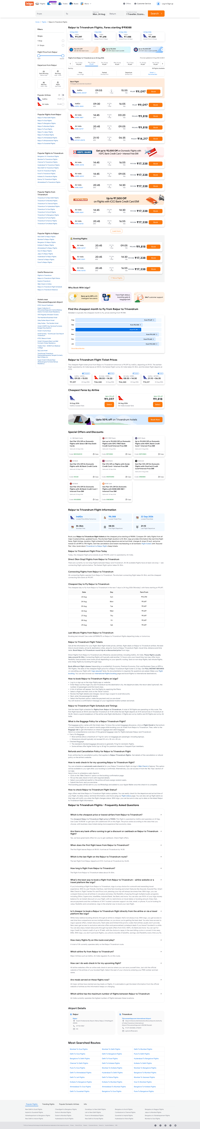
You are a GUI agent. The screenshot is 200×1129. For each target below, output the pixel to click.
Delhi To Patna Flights (110, 1077)
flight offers (123, 838)
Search (155, 13)
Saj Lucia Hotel (42, 350)
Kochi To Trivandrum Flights (47, 171)
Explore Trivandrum (44, 281)
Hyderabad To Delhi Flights (112, 1072)
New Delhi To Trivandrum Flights (48, 168)
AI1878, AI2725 (79, 165)
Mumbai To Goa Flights (79, 1049)
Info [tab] (85, 1104)
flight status (126, 796)
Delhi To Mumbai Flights (143, 1049)
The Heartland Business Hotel (47, 317)
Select (109, 404)
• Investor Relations (109, 1125)
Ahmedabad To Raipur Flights (47, 248)
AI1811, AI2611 (79, 187)
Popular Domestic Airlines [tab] (69, 1104)
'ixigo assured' (96, 671)
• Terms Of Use (78, 1125)
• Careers (85, 1125)
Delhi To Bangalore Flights (112, 1054)
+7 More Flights (116, 278)
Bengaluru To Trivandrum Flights (48, 156)
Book (153, 91)
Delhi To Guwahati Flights (79, 1091)
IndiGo (79, 516)
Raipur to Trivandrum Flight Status (49, 278)
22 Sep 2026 (147, 516)
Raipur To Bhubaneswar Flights (48, 140)
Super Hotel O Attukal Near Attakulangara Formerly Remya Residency (48, 361)
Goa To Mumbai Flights (143, 1082)
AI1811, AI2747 (79, 129)
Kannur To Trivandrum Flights (47, 179)
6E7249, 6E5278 (80, 140)
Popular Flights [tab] (32, 1104)
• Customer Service (93, 1125)
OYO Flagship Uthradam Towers (48, 314)
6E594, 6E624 (79, 106)
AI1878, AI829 (79, 117)
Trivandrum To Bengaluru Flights (48, 215)
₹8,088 (112, 516)
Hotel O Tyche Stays (44, 331)
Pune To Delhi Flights (142, 1054)
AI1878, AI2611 (79, 212)
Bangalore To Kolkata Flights (145, 1087)
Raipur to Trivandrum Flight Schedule (50, 287)
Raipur (75, 1018)
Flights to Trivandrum (45, 275)
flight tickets (146, 543)
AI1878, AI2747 (79, 176)
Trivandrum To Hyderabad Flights (49, 206)
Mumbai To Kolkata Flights (112, 1068)
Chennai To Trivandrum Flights (48, 162)
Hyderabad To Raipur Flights (47, 256)
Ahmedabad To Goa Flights (80, 1087)
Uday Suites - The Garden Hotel (48, 323)
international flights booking (106, 673)
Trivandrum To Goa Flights (46, 209)
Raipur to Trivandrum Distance (48, 290)
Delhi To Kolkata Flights (111, 1063)
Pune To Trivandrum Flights (46, 173)
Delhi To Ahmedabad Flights (80, 1072)
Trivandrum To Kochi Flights (47, 212)
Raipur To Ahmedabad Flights (47, 138)
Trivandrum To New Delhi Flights (48, 198)
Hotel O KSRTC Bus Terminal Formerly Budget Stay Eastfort (50, 327)
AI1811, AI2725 (79, 223)
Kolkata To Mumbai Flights (112, 1082)
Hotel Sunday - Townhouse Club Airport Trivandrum (51, 334)
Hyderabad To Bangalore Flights (146, 1058)
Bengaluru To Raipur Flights (47, 242)
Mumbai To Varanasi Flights (144, 1077)
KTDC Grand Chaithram (45, 305)
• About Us (101, 1125)
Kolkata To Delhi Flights (143, 1063)
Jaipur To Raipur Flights (45, 254)
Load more (116, 231)
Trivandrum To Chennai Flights (48, 203)
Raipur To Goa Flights (45, 120)
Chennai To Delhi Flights (79, 1063)
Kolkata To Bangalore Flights (81, 1082)
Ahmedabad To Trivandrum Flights (49, 182)
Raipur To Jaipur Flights (45, 132)
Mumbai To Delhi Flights (111, 1049)
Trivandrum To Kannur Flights (47, 221)
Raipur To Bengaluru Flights (47, 123)
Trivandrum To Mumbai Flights (47, 200)
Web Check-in (143, 766)
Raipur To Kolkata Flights (46, 135)
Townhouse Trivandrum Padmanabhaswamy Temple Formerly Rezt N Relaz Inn (50, 355)
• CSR (116, 1125)
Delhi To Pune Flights (110, 1058)
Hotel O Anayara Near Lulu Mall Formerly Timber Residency (48, 342)
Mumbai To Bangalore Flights (145, 1068)
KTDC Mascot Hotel (44, 338)
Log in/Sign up (167, 4)
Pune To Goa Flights (77, 1068)
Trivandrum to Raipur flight (96, 546)
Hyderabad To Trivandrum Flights (49, 165)
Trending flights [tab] (48, 1104)
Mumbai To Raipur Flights (46, 239)
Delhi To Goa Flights (77, 1054)
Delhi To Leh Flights (77, 1077)
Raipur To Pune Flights (45, 129)
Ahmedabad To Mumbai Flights (114, 1087)
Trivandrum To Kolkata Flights (47, 223)
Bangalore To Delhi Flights (80, 1058)
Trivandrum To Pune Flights (46, 218)
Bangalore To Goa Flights (111, 1091)
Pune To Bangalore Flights (144, 1091)
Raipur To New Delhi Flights (46, 117)
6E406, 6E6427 (82, 93)
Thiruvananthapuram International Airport (136, 1018)
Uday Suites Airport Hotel (46, 320)
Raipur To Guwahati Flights (46, 143)
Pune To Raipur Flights (45, 262)
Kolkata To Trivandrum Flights (47, 176)
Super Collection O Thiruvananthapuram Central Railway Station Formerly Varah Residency (50, 310)
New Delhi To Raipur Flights (46, 236)
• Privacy (72, 1125)
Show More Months (77, 348)
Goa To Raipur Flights (45, 251)
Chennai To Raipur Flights (46, 259)
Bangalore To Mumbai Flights (145, 1072)
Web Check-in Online (44, 284)
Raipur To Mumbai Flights (46, 126)
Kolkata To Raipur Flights (46, 245)
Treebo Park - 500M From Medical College (49, 347)
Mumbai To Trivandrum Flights (47, 159)
